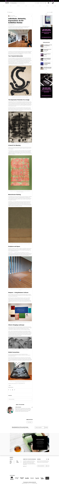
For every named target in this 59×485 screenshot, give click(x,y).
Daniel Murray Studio (34, 483)
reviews (10, 385)
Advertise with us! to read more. (46, 39)
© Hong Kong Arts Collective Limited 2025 (29, 482)
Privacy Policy (23, 483)
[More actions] (31, 16)
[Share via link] (14, 389)
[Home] (51, 1)
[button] (53, 3)
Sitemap (26, 483)
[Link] (32, 407)
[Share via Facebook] (8, 389)
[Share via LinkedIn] (12, 389)
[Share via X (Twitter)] (10, 389)
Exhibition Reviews (10, 387)
